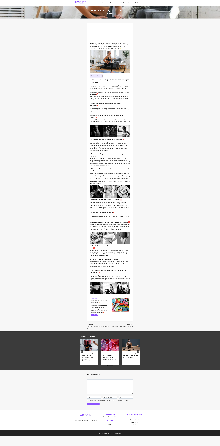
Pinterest (116, 416)
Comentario (91, 380)
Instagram (104, 416)
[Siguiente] (138, 351)
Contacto (110, 424)
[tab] (107, 365)
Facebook (110, 416)
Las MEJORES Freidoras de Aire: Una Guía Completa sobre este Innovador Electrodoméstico (88, 357)
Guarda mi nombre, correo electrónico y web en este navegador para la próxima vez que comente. (108, 400)
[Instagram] (94, 315)
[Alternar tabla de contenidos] (101, 76)
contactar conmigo (95, 309)
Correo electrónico (108, 397)
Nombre (90, 397)
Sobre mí (110, 423)
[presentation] (89, 345)
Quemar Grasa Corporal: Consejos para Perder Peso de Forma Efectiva (122, 326)
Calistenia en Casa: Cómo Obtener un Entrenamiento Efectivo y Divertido (130, 355)
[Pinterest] (97, 315)
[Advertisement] (110, 33)
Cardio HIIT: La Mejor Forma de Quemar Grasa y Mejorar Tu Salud (98, 326)
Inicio (103, 2)
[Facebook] (92, 315)
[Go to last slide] (82, 351)
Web (120, 397)
